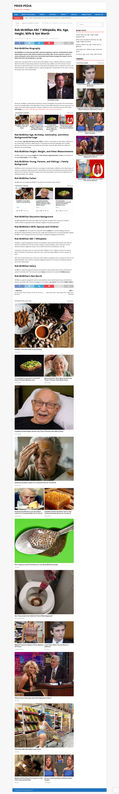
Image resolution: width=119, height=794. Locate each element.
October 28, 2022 (21, 38)
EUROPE (42, 14)
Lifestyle (74, 14)
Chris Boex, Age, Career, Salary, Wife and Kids (89, 54)
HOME (16, 14)
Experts (63, 14)
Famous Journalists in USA (41, 38)
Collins (29, 38)
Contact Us (99, 14)
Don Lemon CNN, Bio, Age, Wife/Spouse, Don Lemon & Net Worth (42, 109)
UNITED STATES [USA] (28, 14)
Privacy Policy (86, 14)
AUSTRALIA (52, 14)
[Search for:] (95, 18)
